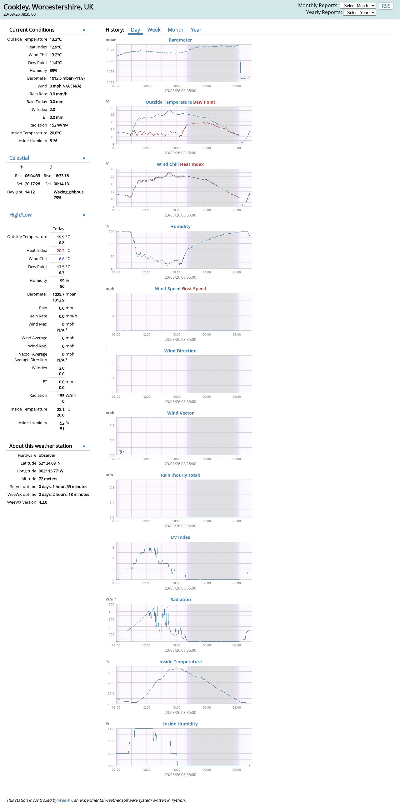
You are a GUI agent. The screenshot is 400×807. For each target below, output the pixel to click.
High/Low (20, 214)
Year (196, 29)
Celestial (19, 157)
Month (175, 29)
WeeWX (65, 800)
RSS (386, 5)
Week (154, 29)
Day (135, 29)
